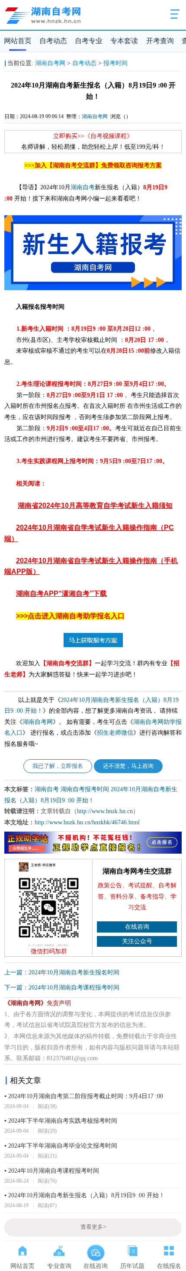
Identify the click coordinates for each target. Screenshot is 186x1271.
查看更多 (93, 1227)
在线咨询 (137, 927)
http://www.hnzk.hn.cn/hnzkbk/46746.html (87, 822)
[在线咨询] (95, 1249)
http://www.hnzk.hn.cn (105, 811)
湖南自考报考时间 (85, 789)
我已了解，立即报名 (57, 766)
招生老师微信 (115, 732)
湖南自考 (83, 187)
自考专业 (89, 40)
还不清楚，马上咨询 (128, 766)
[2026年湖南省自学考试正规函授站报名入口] (93, 852)
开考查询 (160, 40)
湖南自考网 (50, 63)
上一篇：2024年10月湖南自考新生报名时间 (61, 972)
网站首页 (18, 40)
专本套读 (124, 40)
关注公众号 (137, 941)
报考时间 (115, 63)
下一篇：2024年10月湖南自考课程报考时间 (61, 987)
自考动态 (53, 40)
